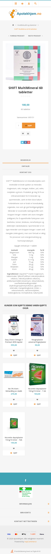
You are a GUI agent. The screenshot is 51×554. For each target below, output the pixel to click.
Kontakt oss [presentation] (25, 172)
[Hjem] (13, 25)
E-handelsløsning (20, 551)
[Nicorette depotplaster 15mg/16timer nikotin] (14, 423)
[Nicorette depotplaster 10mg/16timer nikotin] (37, 374)
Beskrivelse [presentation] (26, 160)
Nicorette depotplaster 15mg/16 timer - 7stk (14, 438)
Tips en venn (28, 133)
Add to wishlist (23, 133)
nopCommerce (31, 541)
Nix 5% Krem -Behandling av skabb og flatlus (14, 391)
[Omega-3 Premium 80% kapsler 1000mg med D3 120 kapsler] (14, 325)
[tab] (25, 160)
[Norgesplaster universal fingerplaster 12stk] (37, 325)
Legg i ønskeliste (14, 350)
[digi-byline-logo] (12, 551)
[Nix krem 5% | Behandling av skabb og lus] (14, 374)
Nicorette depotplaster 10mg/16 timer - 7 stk (37, 389)
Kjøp (30, 125)
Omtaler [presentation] (25, 166)
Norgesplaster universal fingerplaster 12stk (37, 342)
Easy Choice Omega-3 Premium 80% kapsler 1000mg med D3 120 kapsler (14, 343)
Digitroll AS (36, 551)
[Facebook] (25, 480)
